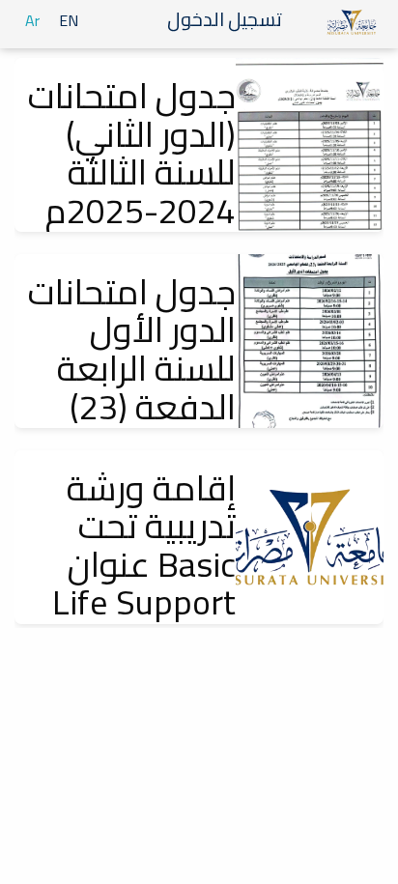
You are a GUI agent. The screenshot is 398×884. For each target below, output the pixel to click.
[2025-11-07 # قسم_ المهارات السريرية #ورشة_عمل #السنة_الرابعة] (310, 537)
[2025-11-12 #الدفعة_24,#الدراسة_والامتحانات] (310, 145)
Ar (32, 20)
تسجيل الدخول (226, 19)
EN (68, 20)
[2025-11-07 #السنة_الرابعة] (310, 341)
